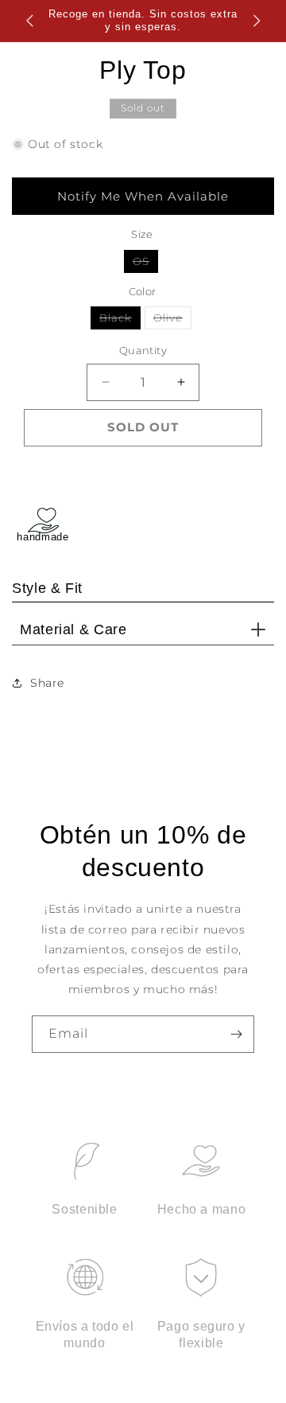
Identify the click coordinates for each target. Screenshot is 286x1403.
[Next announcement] (256, 20)
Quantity (143, 350)
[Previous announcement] (29, 20)
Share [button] (47, 683)
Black (120, 319)
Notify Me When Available (143, 196)
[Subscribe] (235, 1034)
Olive (172, 319)
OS (145, 263)
